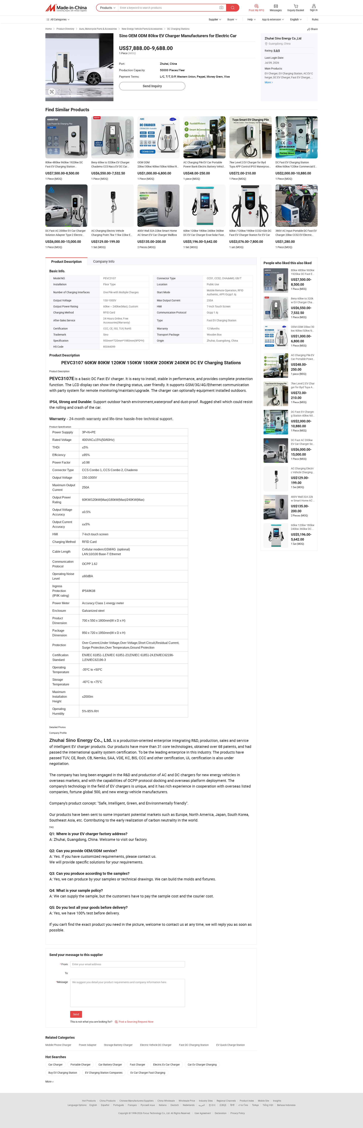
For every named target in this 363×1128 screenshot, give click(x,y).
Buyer (230, 19)
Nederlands (189, 1104)
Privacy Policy (237, 1113)
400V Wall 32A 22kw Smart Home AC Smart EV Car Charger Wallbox (302, 498)
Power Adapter (87, 1045)
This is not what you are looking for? (91, 1021)
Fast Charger (137, 1064)
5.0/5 (277, 50)
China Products (108, 1100)
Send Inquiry (152, 86)
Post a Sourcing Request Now (134, 1021)
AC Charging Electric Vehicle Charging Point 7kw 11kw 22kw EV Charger (303, 470)
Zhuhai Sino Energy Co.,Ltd (283, 38)
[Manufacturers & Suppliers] (66, 8)
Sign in (314, 10)
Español (105, 1104)
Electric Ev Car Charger (166, 1064)
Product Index (247, 1100)
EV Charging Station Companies (104, 1072)
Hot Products (89, 1100)
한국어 (212, 1104)
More (268, 82)
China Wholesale (166, 1100)
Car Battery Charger (110, 1064)
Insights (277, 1100)
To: (66, 973)
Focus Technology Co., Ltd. (157, 1113)
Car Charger (55, 1064)
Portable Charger (81, 1064)
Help (250, 19)
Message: (62, 982)
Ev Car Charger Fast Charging (147, 1072)
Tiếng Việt (268, 1104)
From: (64, 964)
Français (132, 1104)
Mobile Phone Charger (58, 1045)
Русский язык (148, 1104)
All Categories (58, 19)
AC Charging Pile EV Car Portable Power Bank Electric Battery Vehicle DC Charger (302, 357)
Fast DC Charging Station (194, 1045)
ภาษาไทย (243, 1104)
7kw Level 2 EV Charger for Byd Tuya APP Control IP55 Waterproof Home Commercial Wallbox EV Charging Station (303, 385)
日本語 (223, 1104)
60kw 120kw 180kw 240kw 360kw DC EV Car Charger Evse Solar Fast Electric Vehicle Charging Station (302, 527)
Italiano (163, 1104)
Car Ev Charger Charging (202, 1064)
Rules (315, 19)
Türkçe (255, 1104)
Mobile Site (263, 1100)
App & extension (271, 19)
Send (76, 1014)
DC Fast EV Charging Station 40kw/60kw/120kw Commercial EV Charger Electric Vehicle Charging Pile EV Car (303, 413)
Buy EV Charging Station (62, 1072)
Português (118, 1104)
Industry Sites (206, 1100)
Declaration (220, 1113)
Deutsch (175, 1104)
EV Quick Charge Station (230, 1045)
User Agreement (203, 1113)
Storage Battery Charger (118, 1045)
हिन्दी (232, 1104)
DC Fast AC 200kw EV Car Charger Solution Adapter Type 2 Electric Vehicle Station (303, 442)
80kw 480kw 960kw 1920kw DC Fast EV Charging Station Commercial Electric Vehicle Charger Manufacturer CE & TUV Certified (303, 272)
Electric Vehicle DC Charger (155, 1045)
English (93, 1104)
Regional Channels (226, 1100)
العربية (202, 1104)
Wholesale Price (187, 1100)
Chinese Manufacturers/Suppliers (136, 1100)
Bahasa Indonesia (286, 1104)
